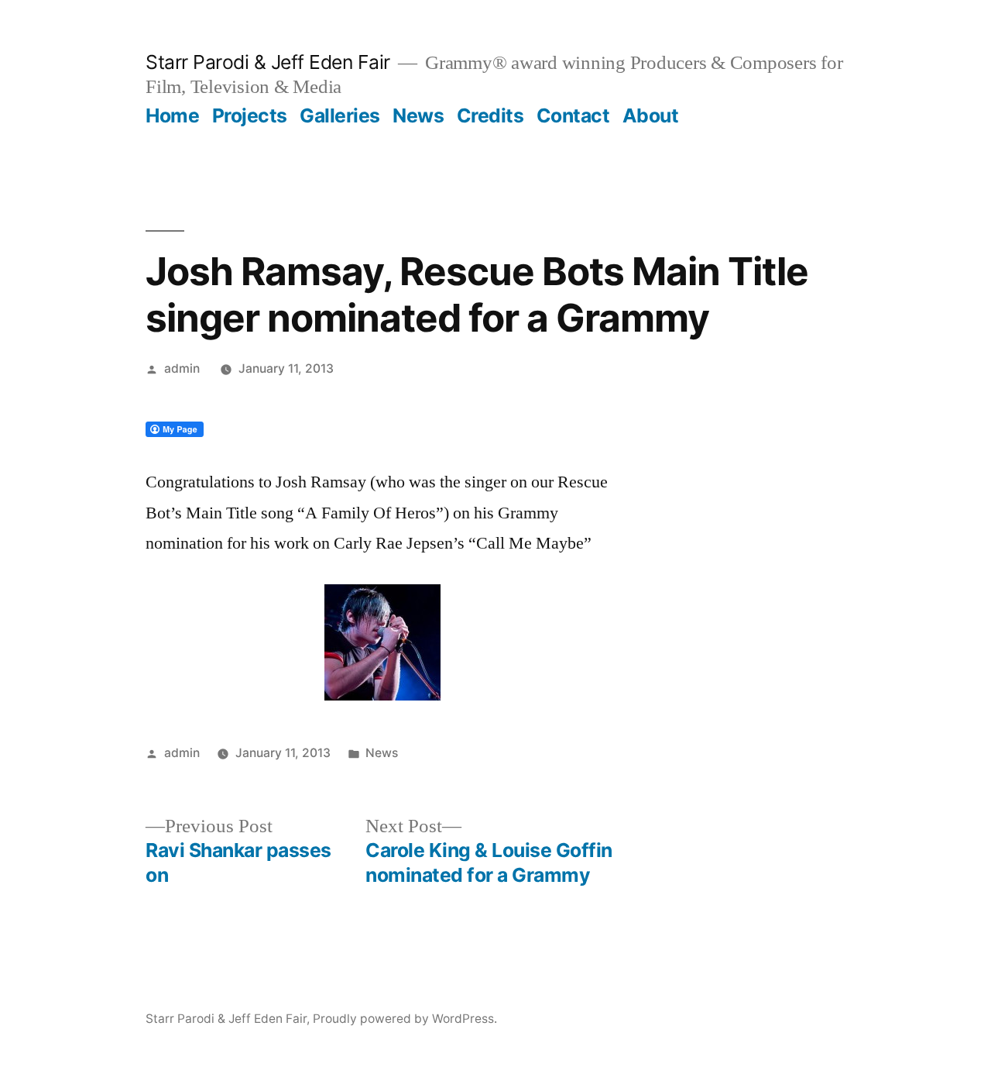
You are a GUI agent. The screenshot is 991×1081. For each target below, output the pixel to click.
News (418, 115)
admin (182, 368)
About (650, 115)
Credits (490, 115)
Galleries (340, 115)
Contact (573, 115)
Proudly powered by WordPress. (405, 1018)
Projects (249, 115)
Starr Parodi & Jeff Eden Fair (268, 62)
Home (172, 115)
